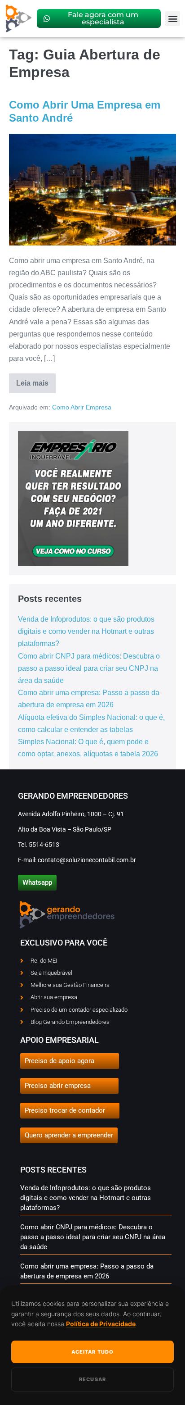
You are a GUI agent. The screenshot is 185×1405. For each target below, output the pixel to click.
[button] (172, 18)
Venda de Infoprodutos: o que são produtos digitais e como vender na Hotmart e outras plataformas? (86, 631)
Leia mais (36, 380)
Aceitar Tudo (92, 1352)
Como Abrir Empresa (81, 407)
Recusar (92, 1379)
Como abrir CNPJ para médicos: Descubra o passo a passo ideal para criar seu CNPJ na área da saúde (89, 668)
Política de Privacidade (101, 1324)
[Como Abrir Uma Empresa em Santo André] (92, 190)
